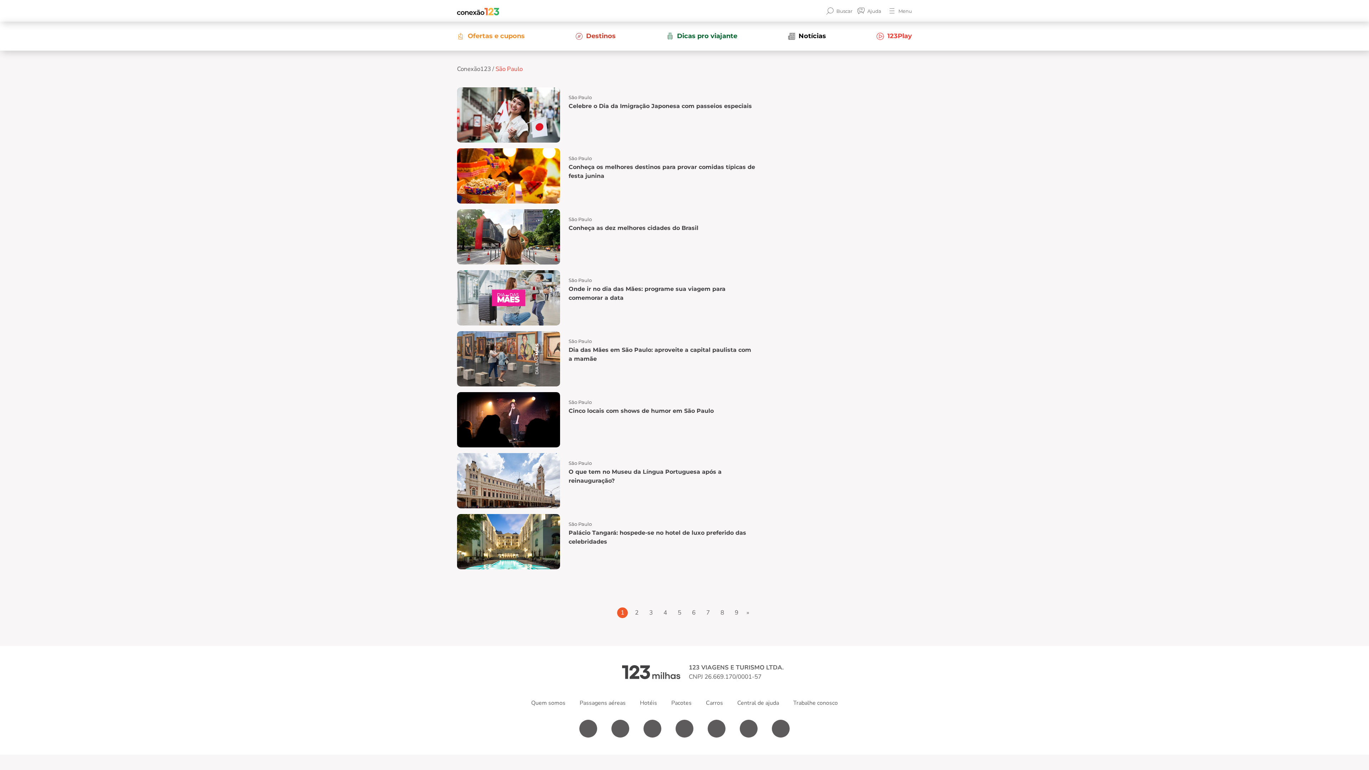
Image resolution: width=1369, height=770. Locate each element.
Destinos (601, 36)
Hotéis (648, 703)
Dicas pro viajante (707, 36)
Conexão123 (474, 69)
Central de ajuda (758, 703)
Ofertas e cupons (496, 36)
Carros (714, 703)
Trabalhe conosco (815, 703)
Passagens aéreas (603, 703)
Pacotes (681, 703)
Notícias (812, 36)
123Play (899, 36)
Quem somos (548, 703)
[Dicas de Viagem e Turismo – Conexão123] (478, 11)
